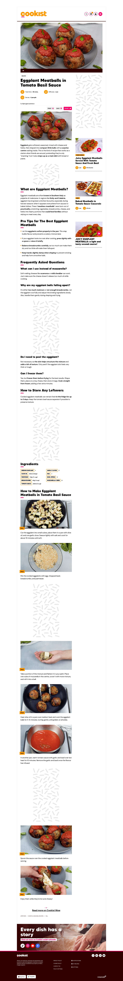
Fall (47, 916)
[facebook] (38, 946)
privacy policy (57, 960)
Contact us (56, 966)
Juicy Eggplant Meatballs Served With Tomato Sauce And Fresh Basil (88, 160)
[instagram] (28, 946)
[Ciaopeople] (101, 977)
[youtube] (33, 946)
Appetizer (23, 916)
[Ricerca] (86, 14)
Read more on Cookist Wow (46, 910)
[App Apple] (21, 976)
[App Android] (31, 976)
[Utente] (96, 14)
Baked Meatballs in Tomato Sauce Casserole (88, 202)
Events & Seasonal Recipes (35, 916)
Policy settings (57, 969)
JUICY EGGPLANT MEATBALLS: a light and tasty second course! (88, 241)
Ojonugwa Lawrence (28, 103)
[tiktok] (23, 946)
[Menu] (100, 14)
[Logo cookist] (34, 14)
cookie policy (57, 963)
